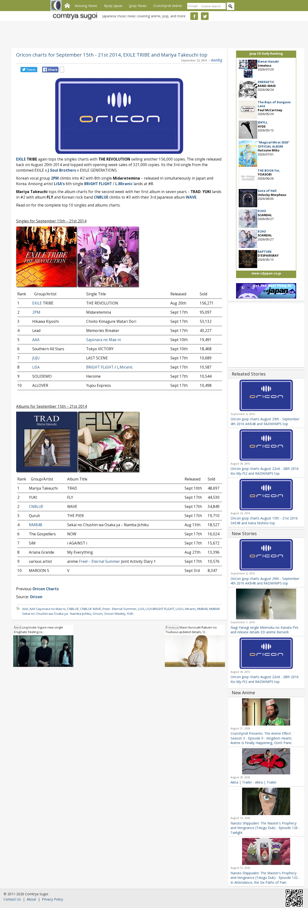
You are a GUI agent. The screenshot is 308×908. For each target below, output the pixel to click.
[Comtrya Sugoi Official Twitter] (205, 16)
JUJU (35, 358)
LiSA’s (59, 183)
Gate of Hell (267, 191)
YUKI (130, 613)
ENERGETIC (266, 82)
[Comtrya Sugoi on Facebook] (194, 16)
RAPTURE (265, 252)
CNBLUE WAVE (90, 609)
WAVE (191, 197)
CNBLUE (101, 197)
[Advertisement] (152, 34)
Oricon (98, 613)
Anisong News (86, 5)
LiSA (36, 367)
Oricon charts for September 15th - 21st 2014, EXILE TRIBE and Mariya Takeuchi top (111, 54)
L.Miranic (125, 367)
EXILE (37, 303)
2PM (55, 178)
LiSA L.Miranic (186, 609)
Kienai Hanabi (268, 61)
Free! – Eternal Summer (99, 561)
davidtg (216, 60)
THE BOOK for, (269, 171)
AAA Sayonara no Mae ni (47, 609)
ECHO (262, 211)
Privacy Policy (52, 899)
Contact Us (12, 899)
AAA (35, 339)
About (31, 899)
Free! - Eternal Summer (119, 609)
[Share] (45, 69)
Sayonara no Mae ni (103, 339)
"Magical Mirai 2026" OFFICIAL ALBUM (273, 144)
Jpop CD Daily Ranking (266, 54)
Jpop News (138, 5)
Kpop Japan (113, 5)
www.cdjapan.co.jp (266, 273)
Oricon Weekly (114, 613)
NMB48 (35, 524)
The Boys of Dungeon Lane (274, 104)
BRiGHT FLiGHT (98, 183)
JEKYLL (263, 122)
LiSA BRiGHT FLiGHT (160, 609)
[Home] (67, 5)
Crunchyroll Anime (167, 5)
